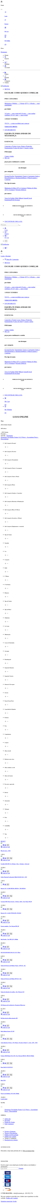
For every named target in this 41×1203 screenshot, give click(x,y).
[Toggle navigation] (6, 241)
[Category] (5, 79)
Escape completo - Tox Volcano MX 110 (10, 926)
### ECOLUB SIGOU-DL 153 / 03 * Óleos (10, 952)
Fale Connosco (9, 1124)
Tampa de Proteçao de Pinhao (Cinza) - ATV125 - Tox (13, 965)
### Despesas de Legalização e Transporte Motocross (13, 1005)
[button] (4, 52)
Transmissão (18, 176)
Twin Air (7, 198)
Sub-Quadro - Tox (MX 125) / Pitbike (9, 939)
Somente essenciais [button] (6, 1201)
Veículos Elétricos (20, 190)
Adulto (12, 156)
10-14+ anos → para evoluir (19, 115)
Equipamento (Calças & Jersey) (14, 148)
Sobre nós (8, 1119)
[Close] (1, 9)
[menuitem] (7, 89)
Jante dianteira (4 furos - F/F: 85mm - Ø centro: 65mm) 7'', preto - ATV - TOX (19, 1042)
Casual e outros (28, 148)
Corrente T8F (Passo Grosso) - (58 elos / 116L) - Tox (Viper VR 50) (16, 901)
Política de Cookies (10, 1136)
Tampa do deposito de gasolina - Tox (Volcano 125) (12, 991)
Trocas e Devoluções (11, 1133)
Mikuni (21, 198)
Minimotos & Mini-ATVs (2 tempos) (16, 188)
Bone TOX (3, 1080)
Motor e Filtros (26, 178)
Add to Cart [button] (6, 847)
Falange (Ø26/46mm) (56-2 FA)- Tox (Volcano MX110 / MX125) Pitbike (17, 1055)
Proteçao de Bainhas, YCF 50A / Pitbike (10, 1093)
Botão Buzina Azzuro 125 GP (7, 1031)
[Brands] (5, 76)
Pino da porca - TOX (5, 850)
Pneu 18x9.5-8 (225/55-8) (7, 1067)
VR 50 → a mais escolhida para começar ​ (17, 123)
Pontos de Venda (10, 1122)
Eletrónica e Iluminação (15, 178)
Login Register (6, 256)
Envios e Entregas (10, 1131)
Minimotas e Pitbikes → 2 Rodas (14, 103)
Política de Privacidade (11, 1135)
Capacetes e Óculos (10, 146)
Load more (4, 1099)
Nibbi (16, 198)
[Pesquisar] (19, 225)
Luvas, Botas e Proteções (24, 146)
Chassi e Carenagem (28, 176)
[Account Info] (5, 66)
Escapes (7, 176)
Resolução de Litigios (11, 1140)
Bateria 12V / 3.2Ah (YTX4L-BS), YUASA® (11, 913)
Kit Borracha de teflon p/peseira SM (9, 1018)
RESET (3, 841)
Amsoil (25, 198)
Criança (7, 156)
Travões (11, 176)
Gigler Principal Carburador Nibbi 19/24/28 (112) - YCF (14, 877)
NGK (13, 200)
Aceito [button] (15, 1201)
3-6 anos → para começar (12, 113)
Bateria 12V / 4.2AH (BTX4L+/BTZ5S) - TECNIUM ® (13, 888)
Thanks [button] (21, 1168)
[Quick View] (5, 845)
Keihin (12, 198)
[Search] (5, 57)
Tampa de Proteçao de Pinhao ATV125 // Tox (11, 978)
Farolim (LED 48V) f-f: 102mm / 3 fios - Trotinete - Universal (15, 863)
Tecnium (17, 200)
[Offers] (5, 72)
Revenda (7, 1120)
